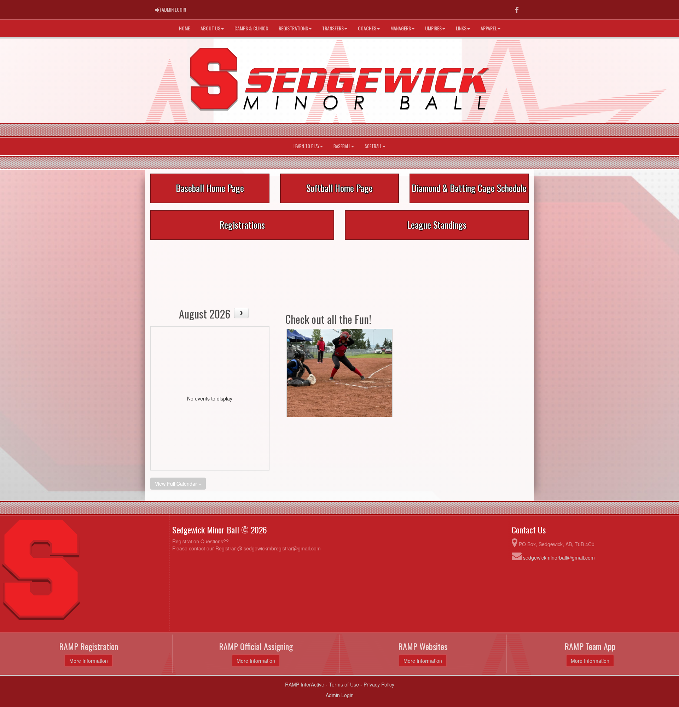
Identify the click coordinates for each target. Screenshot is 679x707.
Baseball (341, 146)
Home (184, 28)
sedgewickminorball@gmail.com (559, 557)
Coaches (367, 28)
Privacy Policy (379, 684)
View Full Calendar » (178, 483)
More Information (88, 660)
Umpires (433, 28)
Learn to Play (306, 146)
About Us (210, 28)
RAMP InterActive (304, 684)
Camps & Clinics (251, 28)
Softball (373, 146)
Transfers (333, 28)
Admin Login (340, 695)
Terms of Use (344, 684)
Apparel (489, 28)
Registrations (293, 28)
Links (461, 28)
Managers (400, 28)
